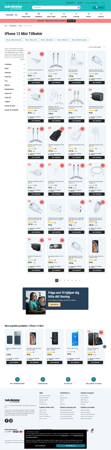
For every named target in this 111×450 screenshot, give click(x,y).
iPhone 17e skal (43, 418)
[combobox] (56, 7)
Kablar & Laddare (51, 16)
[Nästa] (104, 346)
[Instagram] (11, 420)
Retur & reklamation (43, 397)
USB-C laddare (84, 400)
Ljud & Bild (63, 16)
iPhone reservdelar (85, 410)
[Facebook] (7, 420)
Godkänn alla (71, 446)
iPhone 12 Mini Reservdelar (79, 40)
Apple (20, 25)
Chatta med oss (54, 304)
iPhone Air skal (42, 412)
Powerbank (76, 16)
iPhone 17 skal (42, 410)
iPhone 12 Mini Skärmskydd (13, 40)
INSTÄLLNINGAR (40, 446)
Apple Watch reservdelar (86, 418)
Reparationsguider (43, 400)
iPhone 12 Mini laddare (47, 40)
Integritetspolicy (63, 397)
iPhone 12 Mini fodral (31, 40)
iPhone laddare (84, 395)
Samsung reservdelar (85, 412)
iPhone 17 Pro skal (43, 414)
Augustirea (101, 16)
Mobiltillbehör (38, 16)
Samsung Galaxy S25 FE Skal (66, 418)
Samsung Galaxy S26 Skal (66, 410)
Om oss (62, 395)
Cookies (62, 400)
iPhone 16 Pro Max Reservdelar (88, 414)
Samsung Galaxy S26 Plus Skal (67, 412)
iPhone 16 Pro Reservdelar (87, 416)
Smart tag (83, 404)
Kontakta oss (42, 402)
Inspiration (62, 404)
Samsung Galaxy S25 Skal (66, 416)
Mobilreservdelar (26, 16)
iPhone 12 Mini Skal (62, 40)
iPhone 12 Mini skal (12, 57)
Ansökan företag (43, 404)
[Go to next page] (79, 280)
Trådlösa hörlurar (84, 402)
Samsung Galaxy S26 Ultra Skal (67, 414)
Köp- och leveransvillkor (44, 395)
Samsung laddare (85, 397)
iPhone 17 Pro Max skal (44, 416)
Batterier (88, 16)
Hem (6, 25)
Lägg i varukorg (36, 82)
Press (61, 402)
